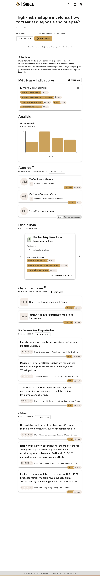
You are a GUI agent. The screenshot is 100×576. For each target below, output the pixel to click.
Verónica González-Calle (65, 47)
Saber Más (74, 80)
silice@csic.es (71, 573)
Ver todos (57, 171)
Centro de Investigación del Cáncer (48, 302)
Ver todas (56, 292)
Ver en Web (43, 38)
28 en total (32, 126)
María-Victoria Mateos (34, 47)
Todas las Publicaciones (43, 275)
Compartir (24, 38)
